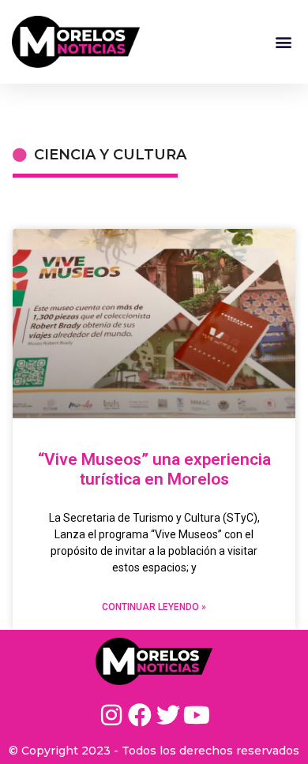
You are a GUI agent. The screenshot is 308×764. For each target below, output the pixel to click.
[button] (283, 41)
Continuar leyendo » (154, 606)
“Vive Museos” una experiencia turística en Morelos (154, 469)
